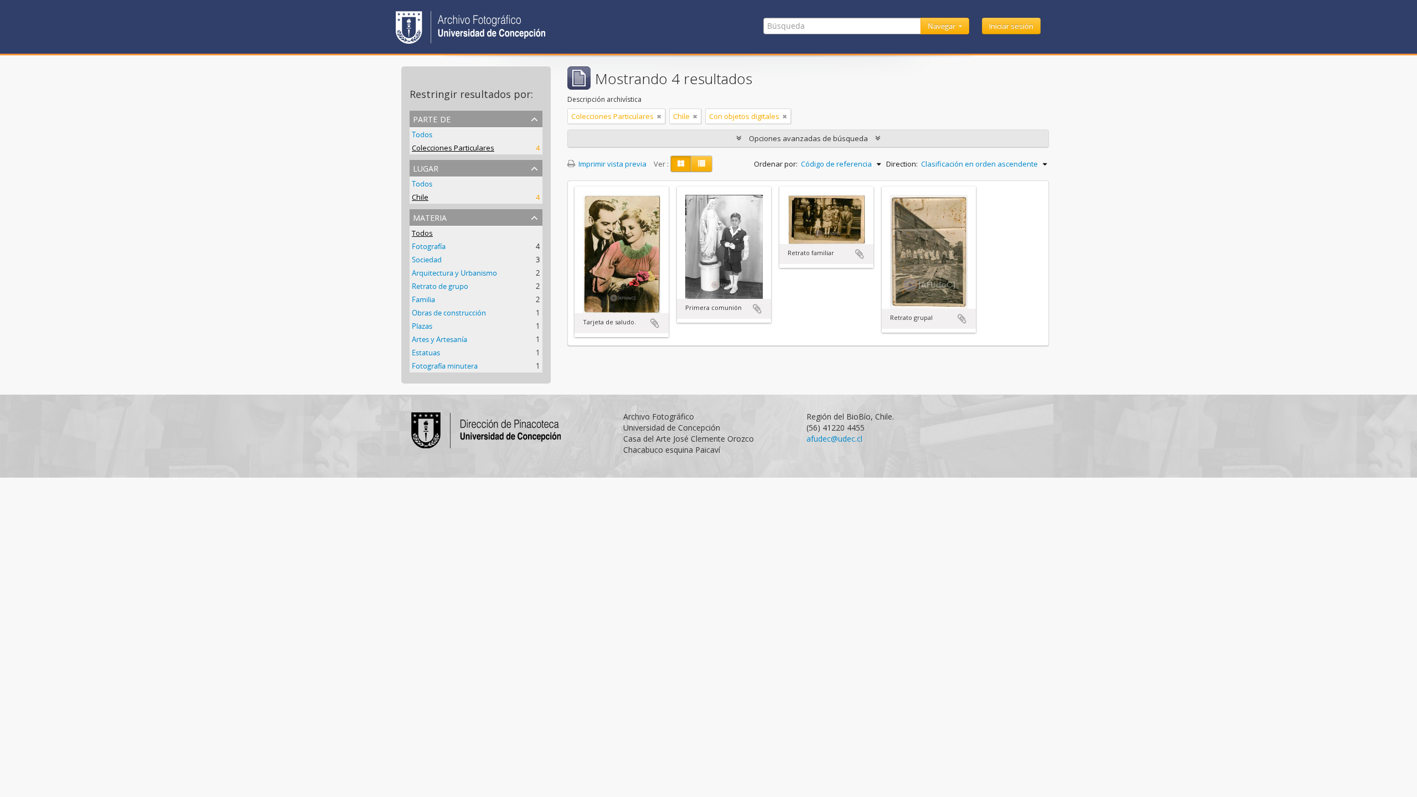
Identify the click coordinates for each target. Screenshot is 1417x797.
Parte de (432, 118)
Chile (420, 197)
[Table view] (701, 164)
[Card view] (680, 164)
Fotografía (429, 246)
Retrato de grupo (440, 286)
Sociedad (427, 260)
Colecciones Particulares (453, 148)
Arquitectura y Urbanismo (454, 273)
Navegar (942, 26)
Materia (430, 216)
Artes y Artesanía (439, 339)
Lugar (425, 167)
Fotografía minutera (445, 366)
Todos (422, 134)
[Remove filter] (659, 116)
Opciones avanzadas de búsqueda (808, 138)
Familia (423, 299)
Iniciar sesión (1011, 26)
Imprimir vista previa (612, 164)
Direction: (902, 164)
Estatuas (426, 353)
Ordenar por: (776, 164)
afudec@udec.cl (834, 438)
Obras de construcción (449, 313)
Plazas (422, 326)
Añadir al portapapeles (654, 323)
